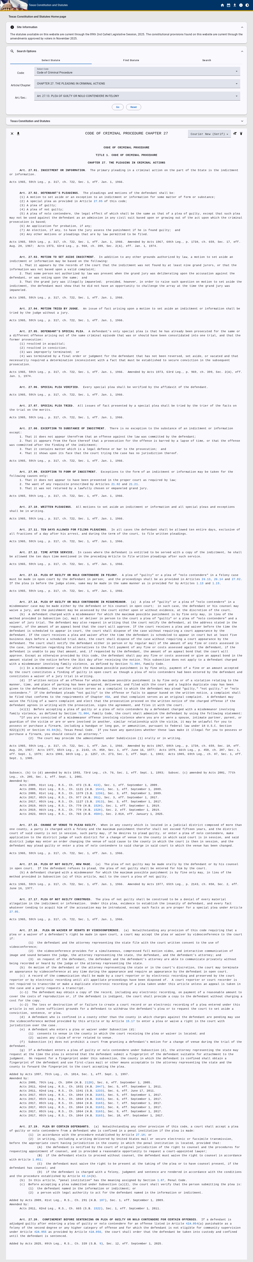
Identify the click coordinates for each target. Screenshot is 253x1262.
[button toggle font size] (235, 133)
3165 (99, 1095)
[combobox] (137, 73)
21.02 (115, 484)
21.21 (133, 484)
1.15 (215, 583)
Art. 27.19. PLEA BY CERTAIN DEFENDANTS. (55, 1126)
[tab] (51, 60)
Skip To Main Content (143, 5)
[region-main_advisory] (126, 27)
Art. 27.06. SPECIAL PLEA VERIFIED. (50, 387)
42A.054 (192, 1223)
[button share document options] (18, 133)
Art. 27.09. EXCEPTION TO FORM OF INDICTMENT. (58, 472)
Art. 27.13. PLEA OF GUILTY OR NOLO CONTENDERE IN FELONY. (69, 575)
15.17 (130, 1021)
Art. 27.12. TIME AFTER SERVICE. (47, 552)
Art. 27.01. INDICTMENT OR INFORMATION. (53, 170)
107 (102, 1200)
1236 (99, 793)
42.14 (86, 1176)
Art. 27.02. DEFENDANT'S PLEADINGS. (50, 193)
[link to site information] (241, 5)
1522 (97, 1208)
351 (96, 797)
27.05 (98, 201)
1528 (97, 805)
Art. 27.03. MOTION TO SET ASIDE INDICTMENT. (58, 257)
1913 (99, 801)
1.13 (200, 583)
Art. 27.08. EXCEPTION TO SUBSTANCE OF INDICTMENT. (63, 428)
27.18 (140, 1135)
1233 (99, 1090)
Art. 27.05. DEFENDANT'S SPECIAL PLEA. (52, 331)
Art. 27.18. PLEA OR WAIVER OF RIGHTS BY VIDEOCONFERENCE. (70, 930)
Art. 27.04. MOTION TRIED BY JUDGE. (50, 308)
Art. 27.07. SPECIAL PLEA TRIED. (47, 405)
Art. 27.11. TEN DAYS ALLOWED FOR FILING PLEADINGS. (64, 529)
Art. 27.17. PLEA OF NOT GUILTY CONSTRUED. (56, 899)
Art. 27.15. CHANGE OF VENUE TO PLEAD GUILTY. (58, 825)
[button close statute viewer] (12, 133)
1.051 (36, 1159)
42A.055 (40, 1232)
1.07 (160, 1180)
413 (96, 785)
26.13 (206, 579)
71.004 (134, 664)
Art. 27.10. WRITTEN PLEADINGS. (46, 507)
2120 (88, 1082)
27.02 (236, 579)
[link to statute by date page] (228, 5)
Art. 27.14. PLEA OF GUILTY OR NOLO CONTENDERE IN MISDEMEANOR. (73, 602)
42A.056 (95, 1232)
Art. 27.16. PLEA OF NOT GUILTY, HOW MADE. (56, 864)
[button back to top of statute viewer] (241, 133)
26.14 (218, 579)
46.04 (50, 730)
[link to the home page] (222, 5)
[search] (126, 51)
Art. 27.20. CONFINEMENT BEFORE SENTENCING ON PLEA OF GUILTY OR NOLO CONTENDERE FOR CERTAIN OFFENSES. (109, 1219)
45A (107, 697)
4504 (97, 814)
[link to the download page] (235, 5)
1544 (99, 789)
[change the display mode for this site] (247, 5)
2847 (99, 1086)
